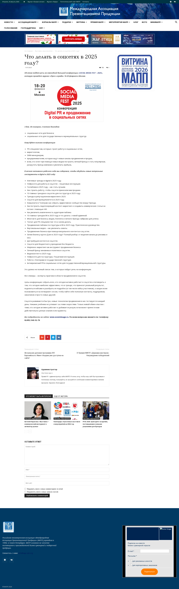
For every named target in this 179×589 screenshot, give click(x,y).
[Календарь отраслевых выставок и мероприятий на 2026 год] (67, 410)
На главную (28, 51)
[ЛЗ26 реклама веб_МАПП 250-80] (138, 39)
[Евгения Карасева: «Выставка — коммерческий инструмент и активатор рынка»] (37, 410)
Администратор (49, 369)
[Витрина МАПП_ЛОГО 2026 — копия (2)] (135, 72)
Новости (8, 22)
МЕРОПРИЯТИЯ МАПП (118, 22)
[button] (176, 22)
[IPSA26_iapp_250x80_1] (41, 39)
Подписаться (149, 572)
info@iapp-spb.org (25, 553)
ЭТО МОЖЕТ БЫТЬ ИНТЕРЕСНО (38, 396)
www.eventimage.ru (59, 317)
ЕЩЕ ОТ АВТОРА (61, 396)
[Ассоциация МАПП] (89, 11)
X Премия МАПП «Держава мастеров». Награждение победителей (93, 354)
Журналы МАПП (49, 22)
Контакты (86, 2)
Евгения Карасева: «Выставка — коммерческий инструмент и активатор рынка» (36, 424)
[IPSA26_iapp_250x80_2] (73, 39)
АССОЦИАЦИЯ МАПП (27, 22)
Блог (136, 22)
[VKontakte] (175, 1)
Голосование (10, 28)
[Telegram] (171, 1)
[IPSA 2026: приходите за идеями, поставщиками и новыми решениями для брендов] (96, 410)
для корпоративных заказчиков (144, 565)
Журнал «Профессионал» (36, 2)
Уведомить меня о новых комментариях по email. (45, 489)
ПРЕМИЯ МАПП (97, 22)
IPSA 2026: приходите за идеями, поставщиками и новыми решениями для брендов (95, 424)
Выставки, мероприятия (43, 51)
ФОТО (144, 22)
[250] (106, 39)
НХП (41, 28)
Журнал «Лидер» (52, 2)
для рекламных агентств (142, 561)
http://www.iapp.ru (47, 373)
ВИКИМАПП (156, 22)
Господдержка (28, 28)
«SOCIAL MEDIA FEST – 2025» (90, 73)
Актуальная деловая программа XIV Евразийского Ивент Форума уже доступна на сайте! (43, 355)
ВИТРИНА (80, 22)
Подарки (66, 22)
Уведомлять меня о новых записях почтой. (43, 492)
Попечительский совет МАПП (70, 2)
